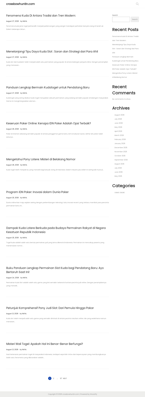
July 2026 (118, 119)
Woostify (93, 394)
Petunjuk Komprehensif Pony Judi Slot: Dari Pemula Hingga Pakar (50, 308)
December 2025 (121, 147)
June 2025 (119, 172)
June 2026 (119, 123)
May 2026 (118, 127)
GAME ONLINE (120, 192)
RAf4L (25, 21)
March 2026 (119, 135)
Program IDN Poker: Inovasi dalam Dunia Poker (37, 192)
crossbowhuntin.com (20, 4)
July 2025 (118, 168)
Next (65, 378)
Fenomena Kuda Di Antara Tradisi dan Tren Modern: (41, 15)
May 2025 (118, 176)
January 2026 (120, 143)
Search (115, 15)
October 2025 (120, 156)
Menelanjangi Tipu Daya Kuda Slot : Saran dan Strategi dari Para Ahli (52, 51)
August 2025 (119, 164)
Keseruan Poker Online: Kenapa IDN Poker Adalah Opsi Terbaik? (48, 123)
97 (61, 378)
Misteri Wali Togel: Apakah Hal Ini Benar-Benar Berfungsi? (44, 344)
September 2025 (121, 160)
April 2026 (118, 131)
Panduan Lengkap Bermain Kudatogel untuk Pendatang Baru (47, 87)
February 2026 (120, 139)
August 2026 (119, 115)
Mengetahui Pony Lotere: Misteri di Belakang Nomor (40, 159)
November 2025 (121, 152)
